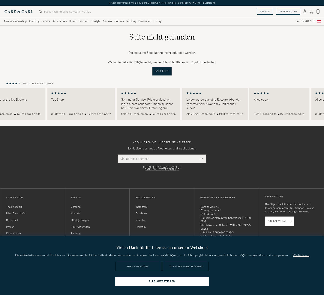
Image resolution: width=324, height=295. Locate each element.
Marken (107, 21)
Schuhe (46, 21)
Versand (76, 206)
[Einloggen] (305, 11)
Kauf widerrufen (80, 227)
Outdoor (119, 21)
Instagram (142, 206)
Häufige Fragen (80, 220)
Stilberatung (288, 11)
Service (265, 11)
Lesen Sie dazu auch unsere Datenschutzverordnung (162, 168)
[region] (162, 104)
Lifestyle (95, 21)
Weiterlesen (301, 255)
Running (131, 21)
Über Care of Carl (16, 213)
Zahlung (75, 233)
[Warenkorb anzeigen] (318, 11)
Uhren (72, 21)
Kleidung (34, 21)
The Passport (14, 206)
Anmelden (162, 71)
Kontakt (75, 213)
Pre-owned (144, 21)
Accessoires (60, 21)
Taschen (83, 21)
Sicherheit (12, 220)
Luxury (157, 21)
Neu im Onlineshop (15, 21)
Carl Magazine (305, 21)
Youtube (140, 220)
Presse (10, 227)
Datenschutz (13, 233)
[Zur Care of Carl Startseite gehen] (18, 11)
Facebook (141, 213)
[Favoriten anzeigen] (311, 11)
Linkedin (141, 227)
